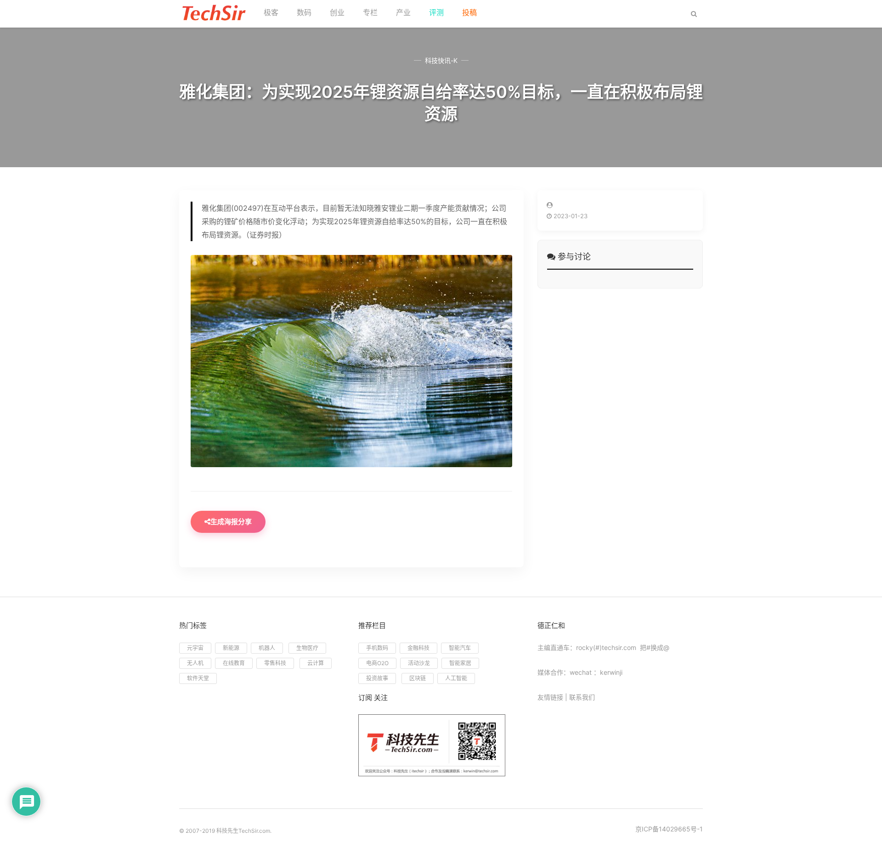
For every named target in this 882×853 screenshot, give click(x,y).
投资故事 (377, 678)
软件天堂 (198, 678)
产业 (403, 12)
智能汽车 (460, 647)
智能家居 (460, 663)
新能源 (231, 647)
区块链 (417, 678)
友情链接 (550, 697)
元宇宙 (195, 647)
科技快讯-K (441, 60)
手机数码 (377, 647)
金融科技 (418, 647)
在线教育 (234, 663)
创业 (337, 12)
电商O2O (377, 663)
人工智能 (456, 678)
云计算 (315, 663)
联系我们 (582, 697)
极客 (271, 12)
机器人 (267, 647)
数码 (304, 12)
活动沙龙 (419, 663)
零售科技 (275, 663)
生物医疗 (307, 647)
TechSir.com (254, 830)
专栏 (370, 12)
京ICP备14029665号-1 (669, 829)
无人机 (195, 663)
